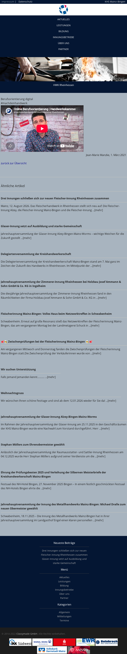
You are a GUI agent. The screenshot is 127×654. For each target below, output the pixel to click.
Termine (64, 620)
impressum (8, 1)
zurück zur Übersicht (14, 163)
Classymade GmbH (26, 633)
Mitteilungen (64, 616)
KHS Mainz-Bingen (115, 1)
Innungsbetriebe (63, 37)
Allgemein (64, 612)
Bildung (64, 31)
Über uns (63, 43)
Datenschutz (25, 1)
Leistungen (64, 25)
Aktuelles (63, 19)
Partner (63, 49)
